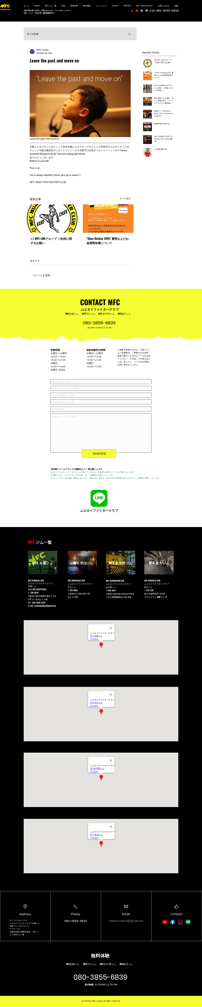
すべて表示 (125, 198)
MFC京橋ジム (72, 313)
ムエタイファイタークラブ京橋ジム (24, 923)
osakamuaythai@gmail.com (45, 605)
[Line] (146, 10)
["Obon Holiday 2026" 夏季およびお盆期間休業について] (108, 218)
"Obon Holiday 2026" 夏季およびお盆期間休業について (108, 240)
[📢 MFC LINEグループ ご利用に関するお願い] (52, 218)
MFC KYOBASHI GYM (18, 920)
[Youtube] (137, 10)
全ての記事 (33, 34)
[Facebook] (141, 10)
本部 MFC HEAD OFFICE (37, 589)
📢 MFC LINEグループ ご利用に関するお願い (51, 240)
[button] (129, 34)
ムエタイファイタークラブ (100, 309)
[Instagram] (132, 10)
